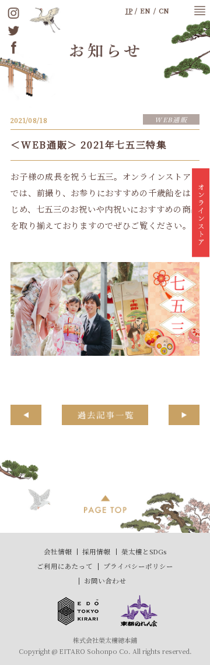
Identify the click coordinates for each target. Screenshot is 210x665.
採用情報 (96, 551)
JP (128, 10)
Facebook (13, 47)
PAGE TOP (105, 503)
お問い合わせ (105, 580)
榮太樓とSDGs (143, 551)
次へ (184, 415)
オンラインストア (200, 215)
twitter (13, 30)
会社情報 (58, 551)
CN (164, 10)
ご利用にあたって (65, 566)
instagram (13, 13)
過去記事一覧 (105, 415)
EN (145, 10)
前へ (25, 415)
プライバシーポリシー (138, 566)
